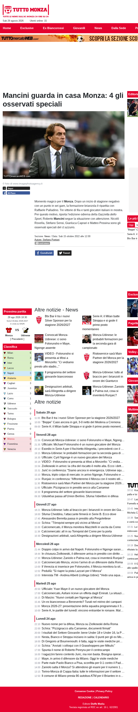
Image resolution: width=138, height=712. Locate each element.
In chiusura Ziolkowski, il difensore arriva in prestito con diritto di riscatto (87, 553)
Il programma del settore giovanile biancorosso (71, 491)
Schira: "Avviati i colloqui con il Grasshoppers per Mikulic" (78, 645)
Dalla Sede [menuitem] (118, 28)
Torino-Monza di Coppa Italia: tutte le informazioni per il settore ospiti (85, 671)
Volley (132, 351)
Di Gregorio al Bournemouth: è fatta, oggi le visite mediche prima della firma (90, 641)
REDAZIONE (85, 697)
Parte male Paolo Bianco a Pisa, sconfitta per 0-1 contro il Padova (83, 662)
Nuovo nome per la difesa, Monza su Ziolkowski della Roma (80, 624)
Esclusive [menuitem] (27, 28)
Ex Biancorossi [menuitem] (53, 28)
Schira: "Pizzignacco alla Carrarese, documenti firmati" (76, 628)
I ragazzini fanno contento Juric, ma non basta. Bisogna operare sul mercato (90, 654)
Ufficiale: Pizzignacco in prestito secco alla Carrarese (75, 487)
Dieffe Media (97, 703)
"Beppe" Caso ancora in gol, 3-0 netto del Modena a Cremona (81, 422)
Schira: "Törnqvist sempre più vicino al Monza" (71, 522)
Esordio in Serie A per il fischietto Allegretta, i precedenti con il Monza (86, 448)
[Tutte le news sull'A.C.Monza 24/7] (26, 11)
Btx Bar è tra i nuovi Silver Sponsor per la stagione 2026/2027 (58, 320)
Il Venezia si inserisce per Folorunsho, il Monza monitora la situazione (86, 566)
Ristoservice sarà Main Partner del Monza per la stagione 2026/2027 (108, 358)
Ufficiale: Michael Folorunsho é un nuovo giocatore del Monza (81, 444)
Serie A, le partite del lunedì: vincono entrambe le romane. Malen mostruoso (90, 610)
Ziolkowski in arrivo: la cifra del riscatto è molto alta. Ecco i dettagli (84, 466)
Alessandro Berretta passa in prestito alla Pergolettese (76, 518)
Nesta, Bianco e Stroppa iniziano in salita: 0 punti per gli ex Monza (84, 637)
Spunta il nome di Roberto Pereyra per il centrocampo (76, 649)
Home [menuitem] (7, 28)
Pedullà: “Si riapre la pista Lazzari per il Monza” (72, 570)
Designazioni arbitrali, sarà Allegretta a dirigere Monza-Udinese (60, 391)
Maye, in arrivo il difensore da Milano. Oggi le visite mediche (80, 658)
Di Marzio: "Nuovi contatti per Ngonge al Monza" (72, 597)
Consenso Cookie (84, 691)
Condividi (46, 252)
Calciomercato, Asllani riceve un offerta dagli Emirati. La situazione (84, 593)
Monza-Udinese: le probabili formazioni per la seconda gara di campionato (89, 453)
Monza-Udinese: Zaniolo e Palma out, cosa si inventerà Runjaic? (108, 391)
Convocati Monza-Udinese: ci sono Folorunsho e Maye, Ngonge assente (88, 440)
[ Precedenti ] (17, 339)
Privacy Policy (104, 691)
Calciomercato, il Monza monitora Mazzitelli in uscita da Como (81, 527)
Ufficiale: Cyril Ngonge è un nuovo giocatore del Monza (77, 457)
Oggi (131, 225)
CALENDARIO (101, 697)
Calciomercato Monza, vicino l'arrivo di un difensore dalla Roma (82, 562)
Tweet (66, 252)
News (47, 236)
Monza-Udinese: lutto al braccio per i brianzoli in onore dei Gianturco (108, 376)
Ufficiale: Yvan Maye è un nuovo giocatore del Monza (75, 588)
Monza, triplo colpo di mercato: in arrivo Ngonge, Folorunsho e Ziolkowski (88, 474)
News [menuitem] (98, 28)
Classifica (10, 346)
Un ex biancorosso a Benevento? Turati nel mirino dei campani (82, 601)
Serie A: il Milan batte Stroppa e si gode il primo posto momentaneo (84, 426)
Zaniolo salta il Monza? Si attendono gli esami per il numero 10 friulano (87, 667)
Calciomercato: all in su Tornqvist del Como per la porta (77, 531)
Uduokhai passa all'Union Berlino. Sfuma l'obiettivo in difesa (80, 496)
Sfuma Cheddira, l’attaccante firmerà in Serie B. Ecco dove (79, 514)
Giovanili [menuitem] (79, 28)
